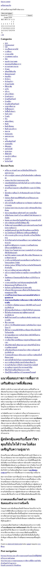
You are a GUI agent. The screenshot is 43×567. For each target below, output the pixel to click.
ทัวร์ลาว (7, 79)
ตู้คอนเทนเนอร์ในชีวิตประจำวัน (16, 285)
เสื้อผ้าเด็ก (8, 154)
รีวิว (6, 119)
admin (29, 544)
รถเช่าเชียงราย (10, 106)
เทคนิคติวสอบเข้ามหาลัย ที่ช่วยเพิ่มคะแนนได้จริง (22, 230)
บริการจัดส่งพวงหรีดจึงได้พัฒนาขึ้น (17, 223)
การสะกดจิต (9, 54)
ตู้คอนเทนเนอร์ (10, 74)
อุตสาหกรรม (9, 136)
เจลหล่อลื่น (8, 144)
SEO (6, 43)
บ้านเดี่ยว (8, 101)
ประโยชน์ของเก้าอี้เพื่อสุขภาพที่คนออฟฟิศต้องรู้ (21, 233)
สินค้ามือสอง (9, 126)
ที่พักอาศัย (8, 86)
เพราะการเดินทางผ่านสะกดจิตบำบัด (17, 270)
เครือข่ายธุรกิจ (6, 5)
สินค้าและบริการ (10, 129)
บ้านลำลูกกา (9, 96)
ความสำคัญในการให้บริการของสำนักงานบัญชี (21, 365)
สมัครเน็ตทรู (9, 121)
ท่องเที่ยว (8, 76)
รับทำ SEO (8, 114)
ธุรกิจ (7, 89)
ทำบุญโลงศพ (9, 84)
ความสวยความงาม (11, 66)
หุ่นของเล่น (8, 134)
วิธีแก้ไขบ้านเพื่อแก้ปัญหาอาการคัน (17, 370)
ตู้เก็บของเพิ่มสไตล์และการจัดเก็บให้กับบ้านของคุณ (22, 310)
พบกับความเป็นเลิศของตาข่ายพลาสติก (18, 287)
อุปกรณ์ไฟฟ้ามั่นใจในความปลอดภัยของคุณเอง (21, 360)
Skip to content (5, 1)
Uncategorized (9, 45)
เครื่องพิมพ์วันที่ (10, 141)
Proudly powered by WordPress (11, 565)
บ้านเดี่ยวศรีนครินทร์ (12, 104)
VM (6, 47)
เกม (6, 139)
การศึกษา (8, 51)
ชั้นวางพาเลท (9, 322)
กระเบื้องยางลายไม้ (11, 49)
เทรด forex (8, 151)
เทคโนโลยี (8, 149)
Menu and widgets (7, 13)
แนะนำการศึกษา (11, 156)
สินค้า (7, 124)
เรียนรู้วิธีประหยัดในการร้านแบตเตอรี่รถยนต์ (20, 372)
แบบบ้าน (8, 159)
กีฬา (6, 59)
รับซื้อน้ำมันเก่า (10, 111)
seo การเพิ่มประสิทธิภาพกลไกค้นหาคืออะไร (20, 362)
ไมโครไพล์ (8, 161)
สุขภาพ (7, 131)
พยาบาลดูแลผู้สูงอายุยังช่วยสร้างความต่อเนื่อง (21, 213)
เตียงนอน (8, 146)
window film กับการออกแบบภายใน (17, 180)
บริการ (7, 91)
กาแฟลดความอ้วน (11, 56)
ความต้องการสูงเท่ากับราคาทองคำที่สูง (18, 367)
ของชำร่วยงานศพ (11, 61)
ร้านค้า (7, 116)
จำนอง (7, 69)
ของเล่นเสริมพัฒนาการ (13, 64)
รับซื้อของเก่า (9, 109)
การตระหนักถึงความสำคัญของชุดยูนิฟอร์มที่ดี (21, 282)
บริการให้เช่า (9, 94)
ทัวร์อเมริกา (9, 81)
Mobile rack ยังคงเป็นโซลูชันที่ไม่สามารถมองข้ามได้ (23, 220)
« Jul (2, 35)
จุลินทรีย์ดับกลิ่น (10, 71)
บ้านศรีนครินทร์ (10, 99)
